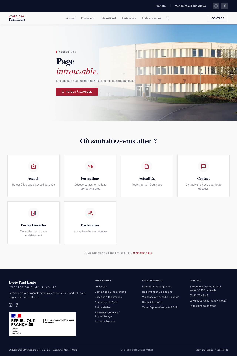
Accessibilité (221, 349)
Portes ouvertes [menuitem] (151, 18)
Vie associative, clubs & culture (160, 296)
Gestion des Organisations (110, 291)
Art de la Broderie (105, 321)
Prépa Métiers (103, 307)
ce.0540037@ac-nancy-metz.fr (209, 300)
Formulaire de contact (203, 305)
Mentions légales (204, 349)
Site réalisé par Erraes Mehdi (137, 349)
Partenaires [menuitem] (129, 18)
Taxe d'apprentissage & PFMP (160, 307)
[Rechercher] (167, 18)
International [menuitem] (108, 18)
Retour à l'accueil (79, 91)
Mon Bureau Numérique (190, 6)
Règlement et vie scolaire (157, 291)
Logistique (101, 286)
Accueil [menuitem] (70, 18)
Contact (217, 18)
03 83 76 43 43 (199, 295)
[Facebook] (224, 6)
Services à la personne (108, 296)
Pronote (160, 6)
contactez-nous (142, 252)
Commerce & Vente (106, 302)
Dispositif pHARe (152, 302)
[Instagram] (216, 6)
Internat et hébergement (156, 286)
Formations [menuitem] (87, 18)
